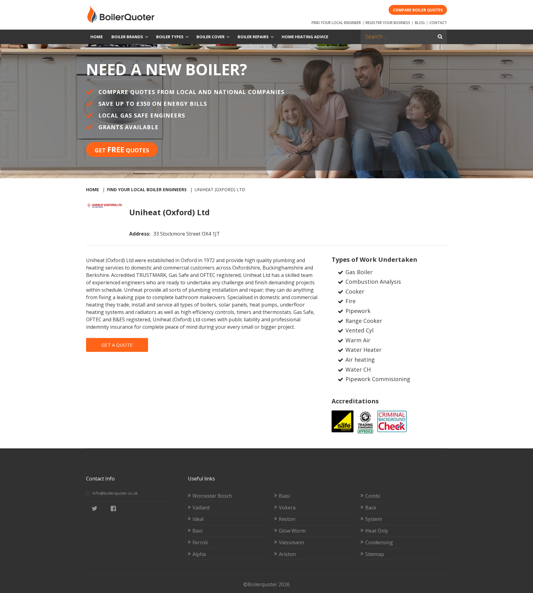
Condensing (379, 542)
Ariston (287, 554)
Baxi (197, 530)
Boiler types (170, 36)
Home (96, 36)
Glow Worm (292, 530)
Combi (372, 495)
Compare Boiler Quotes (418, 10)
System (373, 519)
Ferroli (200, 542)
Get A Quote (117, 345)
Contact (438, 22)
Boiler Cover (210, 36)
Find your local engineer (336, 22)
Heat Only (376, 530)
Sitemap (374, 554)
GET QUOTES (122, 149)
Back (370, 507)
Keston (287, 519)
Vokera (287, 507)
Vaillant (201, 507)
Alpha (199, 554)
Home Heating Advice (305, 36)
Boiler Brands (127, 36)
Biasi (284, 495)
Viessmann (291, 542)
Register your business (388, 22)
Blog (420, 22)
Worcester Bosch (212, 495)
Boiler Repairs (253, 36)
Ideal (198, 519)
